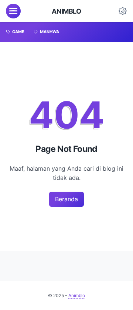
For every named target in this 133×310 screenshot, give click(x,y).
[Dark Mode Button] (122, 11)
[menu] (13, 11)
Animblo (66, 11)
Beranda (66, 199)
